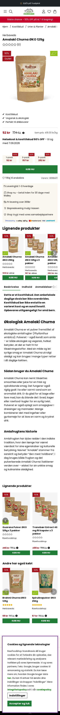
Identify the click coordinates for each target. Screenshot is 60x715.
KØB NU (36, 277)
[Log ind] (43, 11)
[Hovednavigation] (5, 11)
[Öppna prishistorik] (16, 616)
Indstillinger (17, 695)
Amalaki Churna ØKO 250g (12, 258)
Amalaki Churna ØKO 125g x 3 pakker (34, 260)
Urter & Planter (35, 26)
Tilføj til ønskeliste (14, 177)
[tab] (27, 287)
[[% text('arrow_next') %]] (55, 520)
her (9, 678)
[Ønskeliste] (49, 11)
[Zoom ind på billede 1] (30, 78)
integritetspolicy (17, 689)
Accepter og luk (19, 703)
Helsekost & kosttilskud (17, 139)
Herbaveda (9, 35)
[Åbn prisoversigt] (23, 133)
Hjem (5, 26)
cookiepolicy (43, 689)
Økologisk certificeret (30, 3)
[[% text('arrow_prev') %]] (5, 520)
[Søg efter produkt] (11, 11)
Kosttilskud (18, 26)
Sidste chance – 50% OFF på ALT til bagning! (30, 19)
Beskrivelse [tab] (11, 287)
